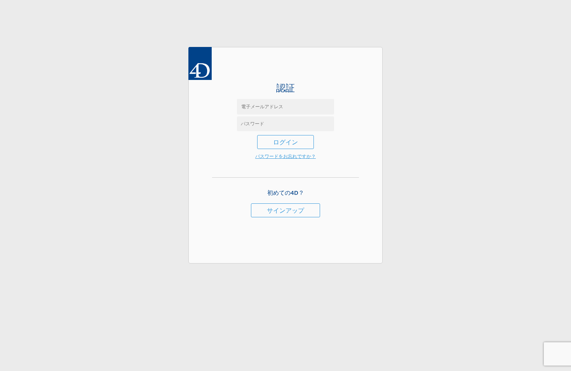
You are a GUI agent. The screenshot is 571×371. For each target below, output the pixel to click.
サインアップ (285, 210)
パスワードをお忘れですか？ (285, 156)
